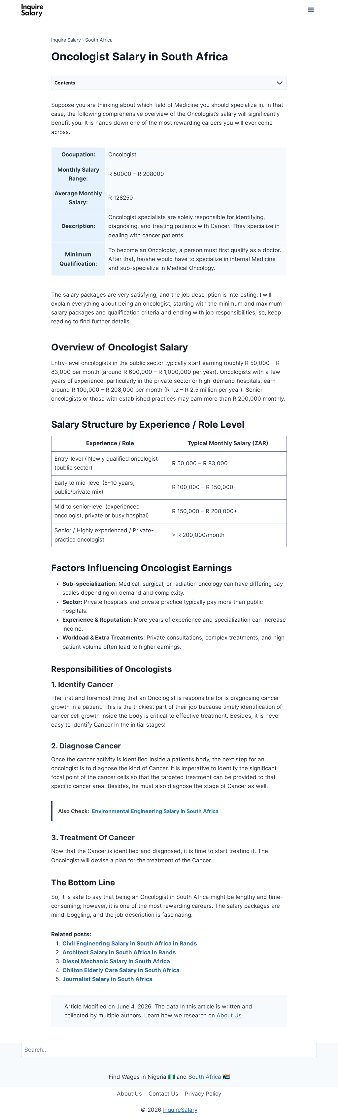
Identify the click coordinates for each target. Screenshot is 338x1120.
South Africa (99, 40)
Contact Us (163, 1093)
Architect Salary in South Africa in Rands (119, 952)
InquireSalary (180, 1109)
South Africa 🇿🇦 (209, 1076)
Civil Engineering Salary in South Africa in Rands (129, 943)
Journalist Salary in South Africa (107, 979)
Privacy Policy (203, 1093)
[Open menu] (311, 10)
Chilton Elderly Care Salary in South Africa (121, 970)
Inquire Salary (66, 40)
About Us (229, 1015)
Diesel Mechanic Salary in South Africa (116, 961)
